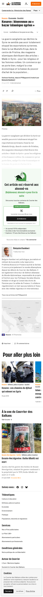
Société (20, 18)
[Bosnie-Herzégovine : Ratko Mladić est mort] (21, 438)
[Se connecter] (27, 4)
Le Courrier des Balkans (16, 4)
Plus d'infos (30, 591)
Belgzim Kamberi (8, 80)
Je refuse (19, 591)
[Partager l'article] (12, 91)
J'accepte (8, 591)
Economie (12, 18)
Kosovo (4, 18)
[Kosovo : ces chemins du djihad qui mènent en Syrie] (18, 372)
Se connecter (31, 240)
